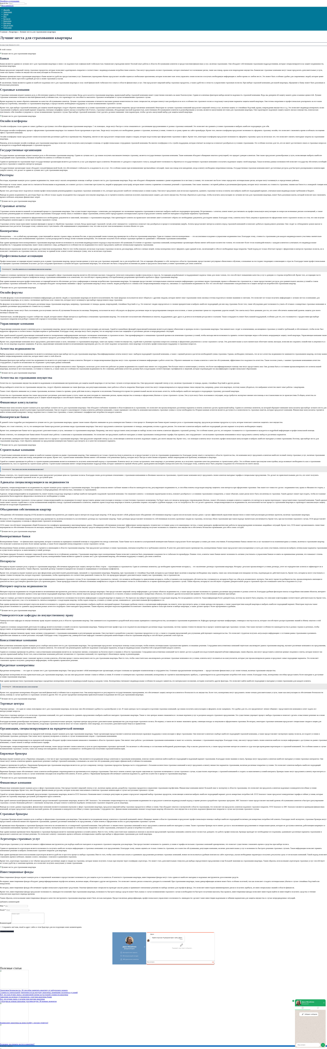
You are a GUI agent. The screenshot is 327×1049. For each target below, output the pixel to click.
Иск (4, 16)
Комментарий (5, 923)
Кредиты (7, 23)
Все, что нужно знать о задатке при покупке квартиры (22, 999)
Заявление (7, 12)
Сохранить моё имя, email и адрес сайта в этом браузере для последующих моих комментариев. (42, 927)
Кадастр (6, 19)
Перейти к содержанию (9, 1)
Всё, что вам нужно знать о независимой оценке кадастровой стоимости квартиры (34, 995)
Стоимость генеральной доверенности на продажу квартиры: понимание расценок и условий (39, 992)
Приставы (7, 27)
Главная (3, 32)
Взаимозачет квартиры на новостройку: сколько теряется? (24, 1023)
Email (3, 910)
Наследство (8, 25)
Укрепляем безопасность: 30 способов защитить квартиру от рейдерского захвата (34, 990)
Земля (5, 14)
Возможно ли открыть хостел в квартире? (17, 1044)
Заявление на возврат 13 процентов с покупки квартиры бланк (26, 997)
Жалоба (6, 10)
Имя (2, 906)
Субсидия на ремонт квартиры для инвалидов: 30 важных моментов (28, 1001)
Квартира (7, 21)
